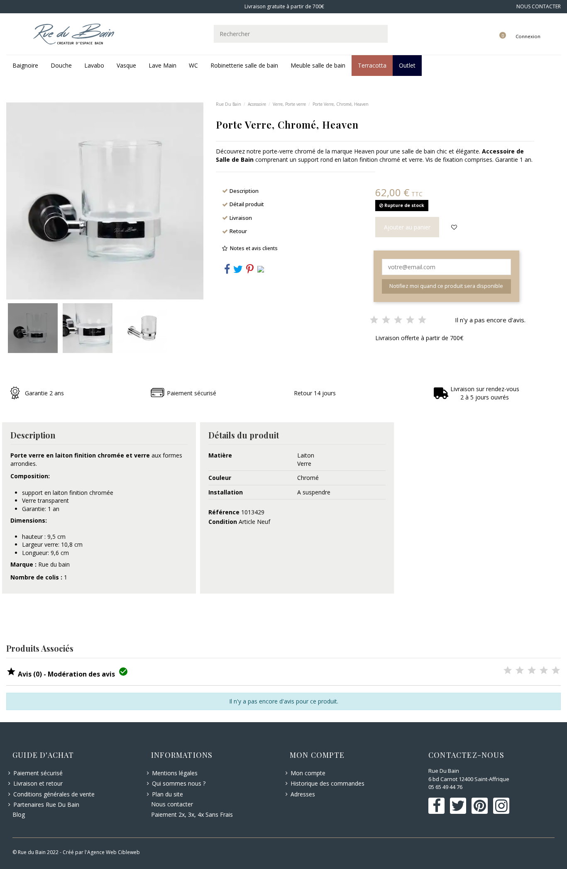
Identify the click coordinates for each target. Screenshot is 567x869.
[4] (410, 320)
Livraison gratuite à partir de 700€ (283, 6)
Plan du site (167, 794)
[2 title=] (520, 671)
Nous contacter (172, 804)
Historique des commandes (327, 783)
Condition (222, 522)
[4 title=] (544, 671)
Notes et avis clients (254, 248)
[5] (422, 320)
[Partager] (227, 271)
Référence (224, 512)
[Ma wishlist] (493, 28)
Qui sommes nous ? (178, 783)
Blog (18, 814)
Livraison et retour (38, 783)
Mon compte (308, 773)
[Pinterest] (250, 271)
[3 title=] (532, 671)
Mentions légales (175, 773)
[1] (374, 320)
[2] (386, 320)
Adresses (303, 794)
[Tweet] (238, 271)
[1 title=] (508, 671)
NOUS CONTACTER (538, 6)
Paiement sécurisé (38, 773)
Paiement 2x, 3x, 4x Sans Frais (192, 814)
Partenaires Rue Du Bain (46, 804)
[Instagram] (260, 268)
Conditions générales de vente (54, 794)
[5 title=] (556, 671)
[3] (398, 320)
